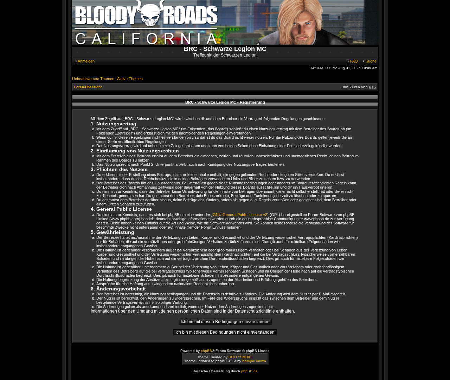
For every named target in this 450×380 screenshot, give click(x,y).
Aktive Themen (130, 79)
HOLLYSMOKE (241, 357)
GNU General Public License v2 (240, 214)
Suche (371, 61)
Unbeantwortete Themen (93, 79)
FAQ (353, 61)
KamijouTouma (254, 361)
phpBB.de (249, 371)
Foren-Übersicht (88, 87)
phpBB (206, 351)
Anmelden (86, 61)
